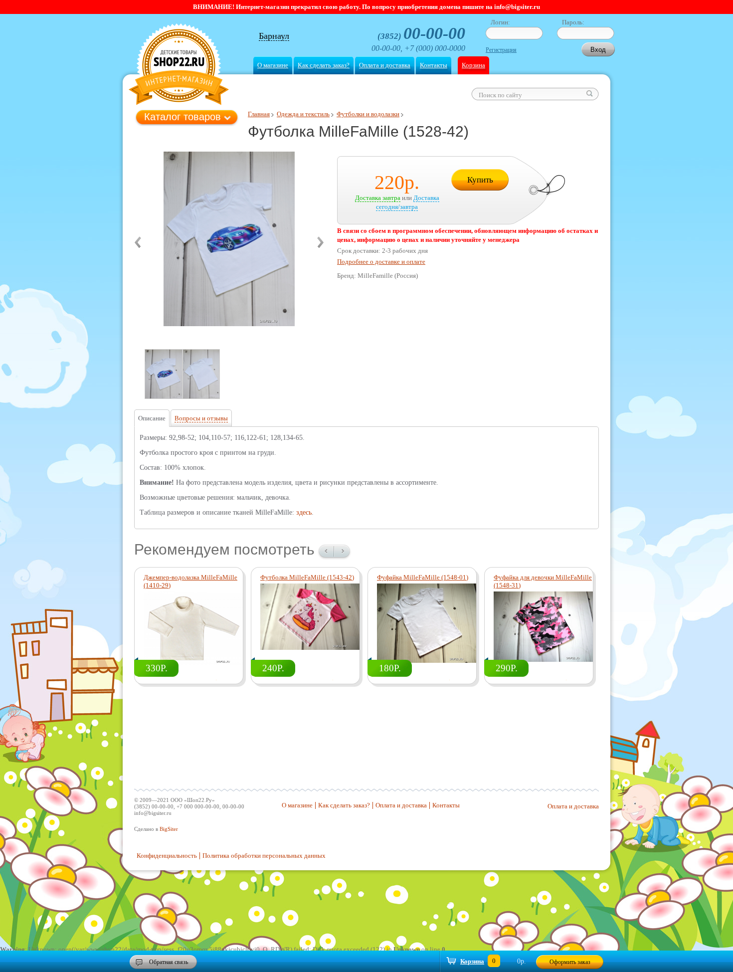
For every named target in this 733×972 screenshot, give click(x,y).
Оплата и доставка (384, 65)
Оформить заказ (570, 962)
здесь (304, 512)
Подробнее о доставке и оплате (381, 261)
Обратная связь (168, 962)
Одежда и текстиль (303, 114)
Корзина (473, 65)
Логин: (500, 22)
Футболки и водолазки (368, 114)
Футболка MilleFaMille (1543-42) (307, 577)
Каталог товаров (182, 116)
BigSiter (169, 829)
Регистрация (501, 49)
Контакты (433, 65)
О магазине (272, 65)
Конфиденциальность (167, 855)
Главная (259, 114)
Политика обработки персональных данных (264, 855)
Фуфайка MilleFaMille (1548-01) (422, 577)
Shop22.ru (179, 65)
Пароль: (573, 22)
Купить (480, 180)
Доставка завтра (377, 197)
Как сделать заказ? (324, 65)
